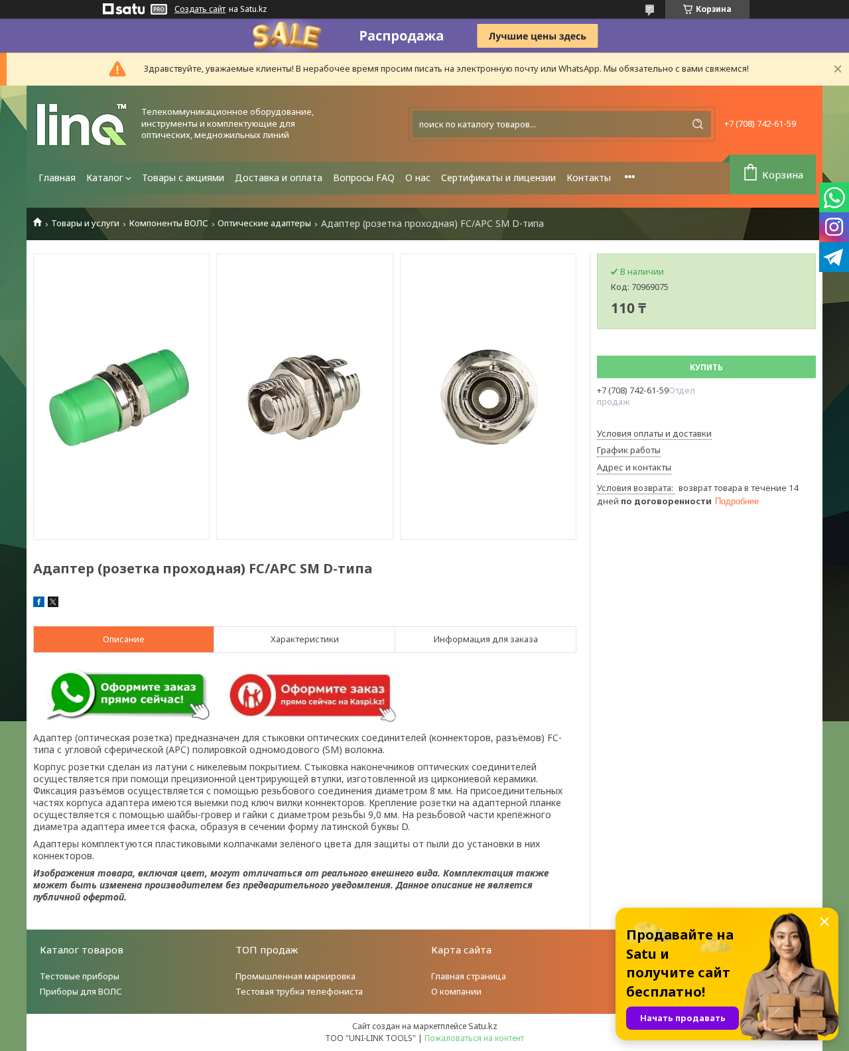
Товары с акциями (183, 177)
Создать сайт (200, 9)
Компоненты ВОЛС (168, 223)
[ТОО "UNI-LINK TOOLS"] (83, 124)
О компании (456, 991)
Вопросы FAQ (364, 177)
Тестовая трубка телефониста (299, 991)
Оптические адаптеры (264, 223)
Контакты (588, 177)
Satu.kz (482, 1026)
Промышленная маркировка (295, 976)
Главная (57, 177)
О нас (417, 177)
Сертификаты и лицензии (498, 177)
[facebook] (38, 604)
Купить (706, 367)
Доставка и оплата (278, 177)
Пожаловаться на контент (474, 1038)
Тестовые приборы (79, 976)
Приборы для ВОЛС (81, 991)
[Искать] (698, 124)
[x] (53, 604)
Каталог (104, 177)
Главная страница (468, 976)
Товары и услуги (85, 223)
